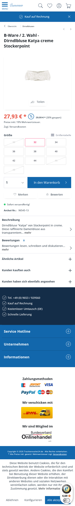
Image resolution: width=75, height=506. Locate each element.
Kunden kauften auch (16, 270)
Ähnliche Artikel (12, 259)
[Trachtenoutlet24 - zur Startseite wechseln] (16, 6)
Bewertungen (11, 240)
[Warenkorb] (68, 6)
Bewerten (56, 194)
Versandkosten (17, 126)
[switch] (66, 500)
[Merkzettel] (49, 6)
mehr (27, 232)
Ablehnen (12, 500)
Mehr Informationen (51, 488)
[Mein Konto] (59, 6)
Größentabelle (63, 135)
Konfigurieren (33, 500)
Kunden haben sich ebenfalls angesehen (28, 281)
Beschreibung (11, 220)
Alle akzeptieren (57, 500)
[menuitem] (5, 6)
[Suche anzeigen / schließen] (39, 6)
